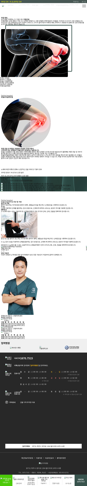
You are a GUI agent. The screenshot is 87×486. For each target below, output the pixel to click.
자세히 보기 (5, 250)
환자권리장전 (61, 458)
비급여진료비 (49, 458)
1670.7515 (26, 358)
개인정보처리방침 (27, 458)
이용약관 (39, 458)
